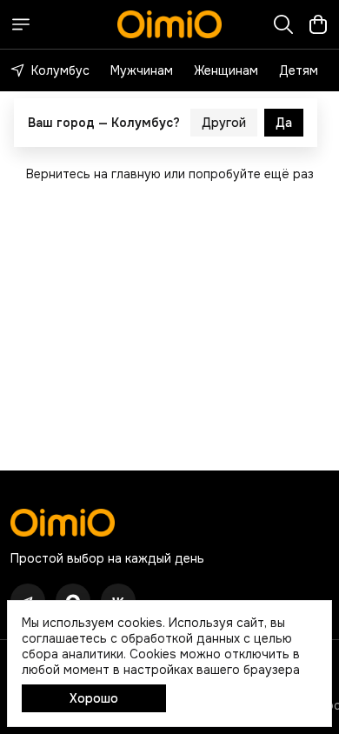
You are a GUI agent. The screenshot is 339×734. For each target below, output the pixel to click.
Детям (298, 70)
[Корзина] (318, 24)
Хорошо (94, 698)
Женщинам (226, 70)
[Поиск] (283, 24)
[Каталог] (20, 24)
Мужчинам (141, 70)
